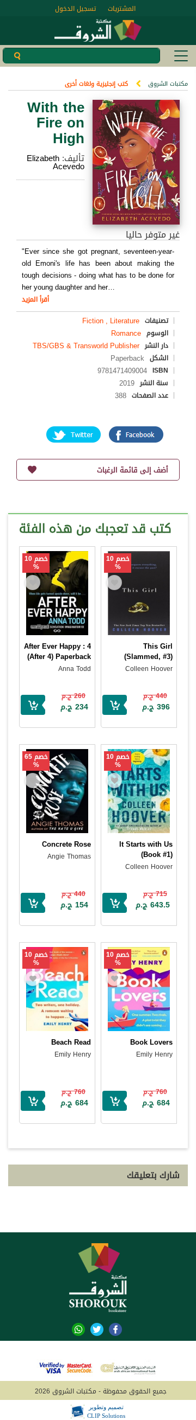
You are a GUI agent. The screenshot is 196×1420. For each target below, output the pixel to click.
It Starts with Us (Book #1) (146, 849)
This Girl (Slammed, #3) (148, 651)
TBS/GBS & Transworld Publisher (86, 346)
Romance (126, 333)
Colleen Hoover (149, 669)
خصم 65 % (36, 761)
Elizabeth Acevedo (55, 162)
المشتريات (122, 9)
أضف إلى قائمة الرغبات (132, 470)
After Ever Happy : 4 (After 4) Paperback (57, 651)
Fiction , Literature (110, 321)
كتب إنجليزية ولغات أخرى (96, 83)
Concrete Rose (66, 844)
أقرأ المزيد (35, 299)
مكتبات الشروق (168, 83)
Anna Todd (74, 669)
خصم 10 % (118, 563)
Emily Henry (154, 1054)
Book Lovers (151, 1042)
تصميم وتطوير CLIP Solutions (106, 1411)
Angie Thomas (69, 856)
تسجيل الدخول (75, 9)
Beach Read (71, 1042)
